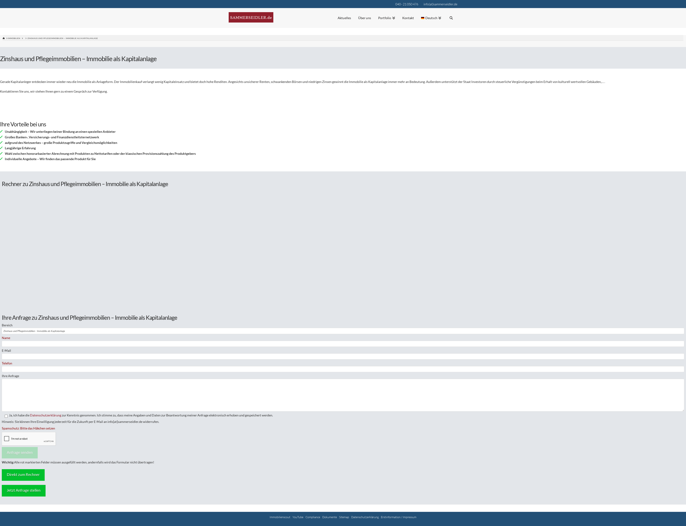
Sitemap (344, 517)
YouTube (297, 517)
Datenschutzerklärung (45, 415)
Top (677, 517)
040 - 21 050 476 (406, 4)
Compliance (312, 517)
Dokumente (329, 517)
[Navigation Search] (451, 20)
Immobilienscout (280, 517)
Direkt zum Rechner (23, 474)
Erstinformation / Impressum (398, 517)
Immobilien (14, 38)
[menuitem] (431, 20)
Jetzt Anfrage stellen (24, 490)
